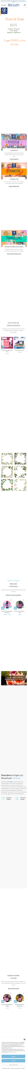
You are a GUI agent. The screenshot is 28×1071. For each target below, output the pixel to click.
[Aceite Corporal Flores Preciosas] (7, 604)
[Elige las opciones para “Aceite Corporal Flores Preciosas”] (2, 608)
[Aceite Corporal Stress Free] (20, 604)
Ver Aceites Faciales (13, 988)
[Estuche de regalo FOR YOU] (7, 343)
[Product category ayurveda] (20, 459)
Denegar (13, 1060)
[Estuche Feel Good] (20, 343)
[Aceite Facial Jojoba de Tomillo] (7, 997)
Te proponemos (14, 159)
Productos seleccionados (13, 595)
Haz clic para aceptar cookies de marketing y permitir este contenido (14, 678)
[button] (24, 1039)
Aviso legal (22, 1068)
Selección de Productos (14, 253)
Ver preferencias (13, 1065)
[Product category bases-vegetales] (7, 472)
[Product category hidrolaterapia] (7, 485)
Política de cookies (12, 1052)
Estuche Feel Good (19, 350)
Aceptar (13, 1056)
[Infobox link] (7, 798)
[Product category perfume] (20, 485)
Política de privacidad (15, 1068)
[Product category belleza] (20, 472)
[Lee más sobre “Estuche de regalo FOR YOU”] (2, 347)
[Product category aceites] (7, 459)
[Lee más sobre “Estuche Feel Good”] (15, 347)
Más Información (14, 186)
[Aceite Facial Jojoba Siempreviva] (20, 997)
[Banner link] (14, 142)
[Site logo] (13, 5)
